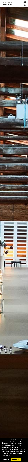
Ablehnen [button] (6, 459)
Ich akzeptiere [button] (16, 459)
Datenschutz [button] (6, 455)
